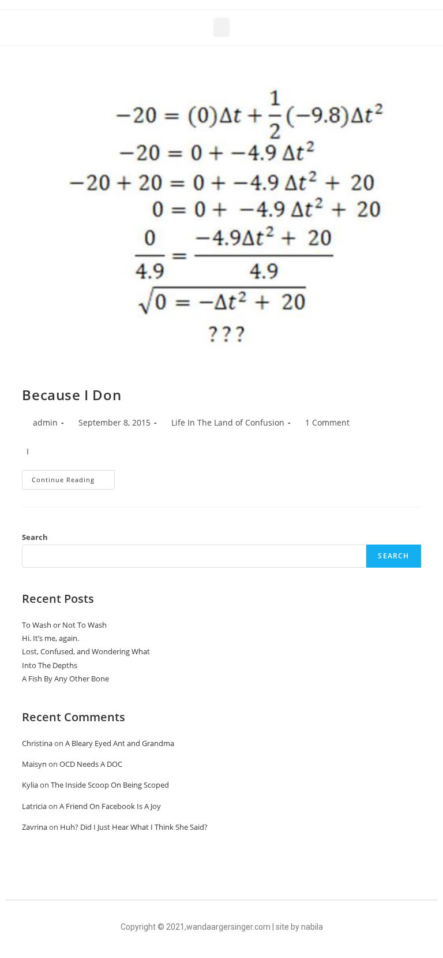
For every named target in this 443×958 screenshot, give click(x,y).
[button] (221, 27)
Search (35, 537)
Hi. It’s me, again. (50, 638)
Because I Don (71, 394)
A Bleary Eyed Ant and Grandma (119, 743)
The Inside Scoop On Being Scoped (110, 785)
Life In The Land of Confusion (227, 422)
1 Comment (327, 422)
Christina (37, 743)
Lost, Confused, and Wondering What (86, 651)
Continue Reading (73, 477)
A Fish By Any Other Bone (65, 678)
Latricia (34, 806)
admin (45, 422)
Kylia (30, 785)
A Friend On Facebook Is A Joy (110, 806)
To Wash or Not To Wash (64, 625)
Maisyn (34, 764)
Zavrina (34, 827)
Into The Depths (49, 665)
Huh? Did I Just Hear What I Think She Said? (134, 827)
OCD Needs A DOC (90, 764)
